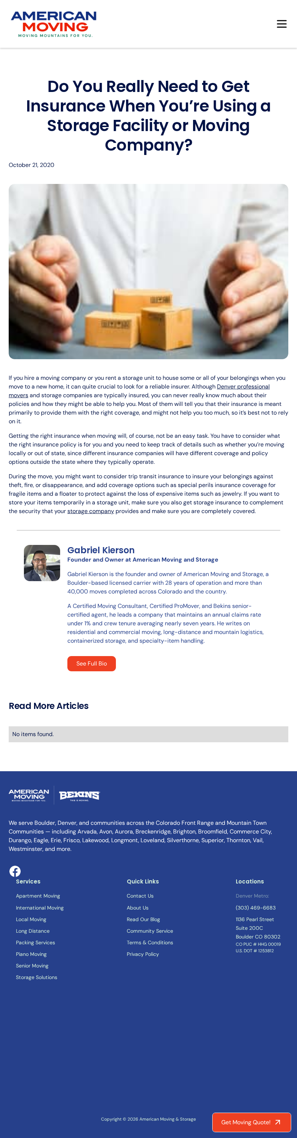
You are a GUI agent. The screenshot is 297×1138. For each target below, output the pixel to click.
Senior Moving (32, 965)
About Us (137, 907)
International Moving (40, 907)
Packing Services (35, 942)
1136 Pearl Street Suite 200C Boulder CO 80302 (258, 928)
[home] (54, 24)
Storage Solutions (36, 977)
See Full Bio (91, 663)
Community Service (150, 931)
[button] (281, 23)
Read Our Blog (143, 919)
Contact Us (140, 896)
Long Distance (33, 931)
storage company (90, 511)
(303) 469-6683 (256, 907)
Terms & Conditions (150, 942)
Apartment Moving (38, 896)
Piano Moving (31, 954)
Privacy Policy (143, 954)
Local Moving (31, 919)
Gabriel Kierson (101, 550)
